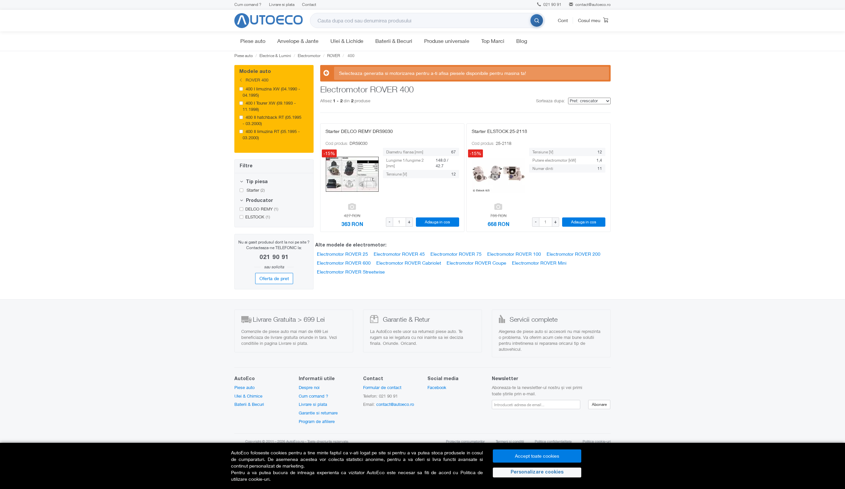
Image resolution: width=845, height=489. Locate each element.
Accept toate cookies (537, 456)
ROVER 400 (256, 79)
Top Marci (492, 41)
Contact (309, 4)
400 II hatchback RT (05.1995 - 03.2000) (272, 120)
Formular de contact (382, 387)
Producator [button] (259, 201)
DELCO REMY (261, 209)
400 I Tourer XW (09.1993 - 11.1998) (269, 106)
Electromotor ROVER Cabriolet (408, 263)
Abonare (599, 404)
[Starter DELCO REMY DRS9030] (352, 174)
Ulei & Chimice (248, 396)
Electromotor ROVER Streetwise (351, 272)
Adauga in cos (437, 221)
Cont (563, 20)
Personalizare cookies (537, 472)
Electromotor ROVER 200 (573, 254)
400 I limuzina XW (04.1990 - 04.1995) (271, 92)
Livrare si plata (281, 4)
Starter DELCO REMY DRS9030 (359, 131)
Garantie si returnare (318, 412)
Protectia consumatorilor (465, 441)
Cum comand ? (247, 4)
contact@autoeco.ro (593, 4)
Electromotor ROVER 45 (399, 254)
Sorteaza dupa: (550, 100)
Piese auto (252, 41)
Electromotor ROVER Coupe (476, 263)
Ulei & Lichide (346, 41)
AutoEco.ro (295, 441)
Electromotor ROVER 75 (456, 254)
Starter (255, 190)
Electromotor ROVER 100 (514, 254)
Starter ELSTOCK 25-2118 (499, 131)
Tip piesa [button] (256, 182)
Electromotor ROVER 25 (342, 254)
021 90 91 (551, 4)
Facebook (436, 387)
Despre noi (309, 387)
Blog (521, 41)
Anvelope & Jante (298, 41)
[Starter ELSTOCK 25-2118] (498, 174)
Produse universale (446, 41)
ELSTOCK (257, 216)
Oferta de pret (274, 278)
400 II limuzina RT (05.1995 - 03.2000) (271, 134)
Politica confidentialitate (553, 441)
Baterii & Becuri (393, 41)
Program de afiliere (317, 421)
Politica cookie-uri (597, 441)
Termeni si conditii (510, 441)
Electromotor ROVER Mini (539, 263)
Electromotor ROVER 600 (344, 263)
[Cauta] (536, 20)
